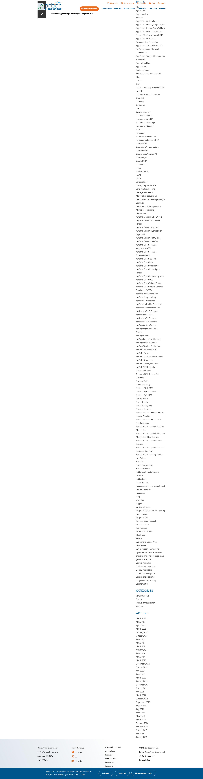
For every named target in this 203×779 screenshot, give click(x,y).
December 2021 (142, 684)
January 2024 (141, 650)
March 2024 (141, 646)
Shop (138, 496)
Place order (114, 3)
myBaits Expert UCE (144, 279)
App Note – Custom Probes (147, 21)
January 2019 (141, 737)
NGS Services (129, 8)
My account (141, 213)
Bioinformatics (142, 584)
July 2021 (140, 691)
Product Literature (143, 409)
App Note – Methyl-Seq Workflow (150, 28)
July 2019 (140, 733)
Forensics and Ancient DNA (147, 140)
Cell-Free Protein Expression (148, 94)
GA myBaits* (141, 143)
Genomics (140, 164)
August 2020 (141, 705)
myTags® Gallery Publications (148, 346)
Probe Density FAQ (144, 405)
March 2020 (141, 719)
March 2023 (141, 660)
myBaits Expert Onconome (147, 265)
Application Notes (143, 63)
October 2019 (141, 730)
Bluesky (78, 752)
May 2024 (140, 643)
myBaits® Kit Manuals (145, 300)
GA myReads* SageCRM (146, 154)
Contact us (140, 105)
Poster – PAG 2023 (144, 395)
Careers (139, 80)
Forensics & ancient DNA (146, 136)
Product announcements (146, 602)
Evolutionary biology (145, 126)
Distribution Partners (145, 115)
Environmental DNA (144, 119)
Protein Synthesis (143, 468)
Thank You (140, 535)
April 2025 (140, 625)
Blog (138, 77)
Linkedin (78, 761)
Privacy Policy (142, 398)
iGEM (138, 175)
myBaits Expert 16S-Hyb (146, 258)
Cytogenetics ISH (143, 112)
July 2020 (140, 709)
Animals (139, 17)
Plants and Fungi (143, 384)
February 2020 (142, 723)
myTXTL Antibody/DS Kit (146, 349)
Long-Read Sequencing (146, 580)
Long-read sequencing (145, 189)
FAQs (138, 129)
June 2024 (140, 639)
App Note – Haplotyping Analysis (150, 24)
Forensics (140, 133)
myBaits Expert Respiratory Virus (150, 276)
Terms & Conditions (144, 531)
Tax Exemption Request (146, 521)
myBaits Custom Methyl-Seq (148, 238)
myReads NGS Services (146, 318)
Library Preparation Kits (146, 185)
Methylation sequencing (146, 196)
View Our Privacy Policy (143, 773)
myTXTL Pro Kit (142, 353)
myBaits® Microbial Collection (148, 304)
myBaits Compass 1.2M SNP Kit (149, 217)
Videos (139, 538)
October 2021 (141, 688)
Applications (106, 8)
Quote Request (142, 482)
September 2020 (143, 702)
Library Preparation (144, 570)
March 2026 (141, 618)
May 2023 (140, 657)
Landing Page (141, 182)
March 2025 (141, 629)
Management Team (144, 192)
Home (138, 168)
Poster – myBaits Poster (146, 391)
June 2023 (140, 653)
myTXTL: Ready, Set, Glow (147, 363)
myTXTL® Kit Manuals (145, 367)
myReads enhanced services (148, 307)
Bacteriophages (142, 70)
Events (139, 599)
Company (153, 8)
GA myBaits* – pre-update (147, 147)
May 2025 (140, 622)
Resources (142, 8)
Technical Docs (142, 524)
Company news (142, 595)
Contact (162, 8)
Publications (141, 479)
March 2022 (141, 677)
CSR (137, 108)
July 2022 (140, 670)
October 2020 (142, 698)
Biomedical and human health (148, 73)
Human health (142, 171)
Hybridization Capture (145, 573)
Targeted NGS (142, 517)
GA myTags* (141, 157)
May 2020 (140, 716)
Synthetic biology (143, 507)
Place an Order (142, 381)
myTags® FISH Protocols (146, 342)
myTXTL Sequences (144, 360)
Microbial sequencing (145, 210)
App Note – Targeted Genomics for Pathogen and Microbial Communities (149, 49)
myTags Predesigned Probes (148, 339)
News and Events (143, 370)
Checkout (140, 98)
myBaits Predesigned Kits (147, 293)
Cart (153, 3)
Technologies (141, 528)
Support (143, 3)
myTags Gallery (143, 335)
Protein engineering (144, 465)
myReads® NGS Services (146, 321)
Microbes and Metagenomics (148, 206)
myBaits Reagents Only (146, 297)
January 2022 (141, 681)
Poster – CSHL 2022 (144, 388)
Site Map (140, 500)
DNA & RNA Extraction (145, 566)
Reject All (105, 773)
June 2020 (140, 712)
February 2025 (142, 632)
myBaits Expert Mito (144, 262)
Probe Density (142, 402)
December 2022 (143, 663)
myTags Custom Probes (146, 325)
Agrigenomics (142, 14)
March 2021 (141, 695)
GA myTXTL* (141, 161)
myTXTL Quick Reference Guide (149, 356)
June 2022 (140, 674)
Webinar (139, 606)
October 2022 (142, 667)
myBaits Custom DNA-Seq (147, 227)
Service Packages (143, 563)
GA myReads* (142, 150)
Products (117, 8)
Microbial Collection (89, 8)
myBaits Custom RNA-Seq (147, 241)
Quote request (129, 3)
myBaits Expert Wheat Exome (148, 283)
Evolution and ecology (145, 122)
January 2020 (142, 726)
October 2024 (141, 636)
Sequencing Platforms (145, 577)
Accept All (122, 773)
